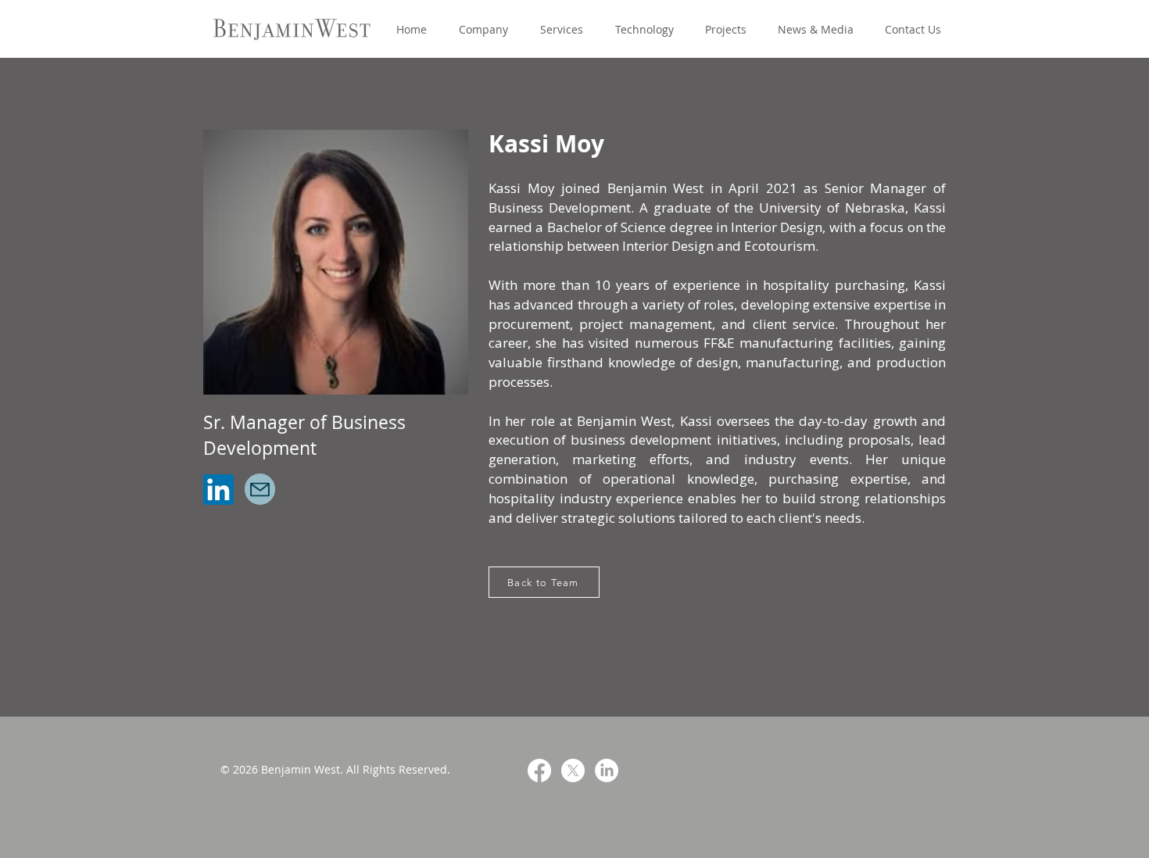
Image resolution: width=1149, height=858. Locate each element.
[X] (573, 770)
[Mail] (260, 489)
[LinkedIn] (218, 489)
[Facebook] (539, 770)
